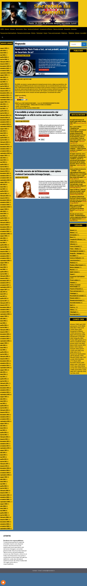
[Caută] (84, 44)
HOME (2, 29)
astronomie (75, 326)
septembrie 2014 (5, 367)
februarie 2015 (4, 356)
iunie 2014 (3, 374)
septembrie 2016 (4, 314)
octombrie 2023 (4, 124)
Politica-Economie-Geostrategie (75, 285)
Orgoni (45, 33)
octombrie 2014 (4, 365)
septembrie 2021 (4, 180)
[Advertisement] (41, 156)
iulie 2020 (3, 211)
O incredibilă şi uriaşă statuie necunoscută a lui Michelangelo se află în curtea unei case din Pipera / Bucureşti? (38, 114)
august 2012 (3, 423)
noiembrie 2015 (4, 336)
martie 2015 (3, 354)
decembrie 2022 (4, 146)
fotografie (78, 338)
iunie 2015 (3, 347)
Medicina (71, 33)
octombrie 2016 (4, 312)
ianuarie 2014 (4, 385)
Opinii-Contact (74, 272)
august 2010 (3, 477)
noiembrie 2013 (4, 390)
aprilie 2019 (3, 245)
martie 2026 (3, 59)
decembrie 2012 (4, 414)
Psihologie (73, 293)
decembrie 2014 (4, 361)
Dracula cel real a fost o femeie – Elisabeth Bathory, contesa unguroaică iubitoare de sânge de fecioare (78, 216)
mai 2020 (2, 216)
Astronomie (19, 29)
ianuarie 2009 (4, 519)
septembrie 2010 (4, 475)
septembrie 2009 (5, 501)
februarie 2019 (4, 249)
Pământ (74, 357)
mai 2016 (2, 323)
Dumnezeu (79, 333)
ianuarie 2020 (4, 224)
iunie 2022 (3, 160)
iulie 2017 (2, 291)
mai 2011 (2, 457)
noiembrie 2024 (4, 95)
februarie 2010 (4, 490)
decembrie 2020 (4, 200)
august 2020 (3, 209)
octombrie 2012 (4, 419)
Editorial (72, 244)
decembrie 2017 (4, 280)
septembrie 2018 (4, 260)
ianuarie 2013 (4, 412)
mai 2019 (2, 242)
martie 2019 (3, 247)
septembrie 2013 (4, 394)
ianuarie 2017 (4, 305)
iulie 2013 (2, 399)
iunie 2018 (3, 267)
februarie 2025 (4, 88)
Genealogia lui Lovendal (76, 251)
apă (82, 324)
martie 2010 (3, 488)
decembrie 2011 (4, 441)
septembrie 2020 (5, 207)
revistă (74, 359)
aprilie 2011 (3, 459)
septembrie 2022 (5, 153)
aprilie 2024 (3, 111)
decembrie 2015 (4, 334)
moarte (82, 345)
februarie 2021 (4, 195)
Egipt (73, 335)
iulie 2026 (3, 50)
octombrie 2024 (4, 97)
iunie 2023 (3, 133)
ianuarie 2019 (4, 251)
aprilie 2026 (3, 57)
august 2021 (3, 182)
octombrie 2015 (4, 338)
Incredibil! (83, 33)
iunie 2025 (3, 79)
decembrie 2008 (4, 522)
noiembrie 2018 (4, 256)
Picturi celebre (74, 280)
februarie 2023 (4, 142)
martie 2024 (3, 113)
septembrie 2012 (4, 421)
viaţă (73, 371)
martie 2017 (3, 300)
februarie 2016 (4, 329)
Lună (81, 344)
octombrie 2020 (4, 204)
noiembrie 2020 (4, 202)
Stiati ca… (64, 33)
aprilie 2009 (3, 513)
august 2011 (3, 450)
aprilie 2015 (3, 352)
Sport (71, 305)
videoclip (81, 371)
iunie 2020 (3, 213)
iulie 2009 (3, 506)
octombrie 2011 (4, 446)
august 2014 (3, 370)
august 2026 (3, 48)
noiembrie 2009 (4, 497)
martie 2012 (3, 434)
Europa (81, 335)
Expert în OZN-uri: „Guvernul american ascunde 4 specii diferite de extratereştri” (78, 191)
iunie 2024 (3, 106)
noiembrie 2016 (4, 309)
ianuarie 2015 (4, 359)
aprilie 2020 (3, 218)
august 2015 (3, 343)
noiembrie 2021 (4, 175)
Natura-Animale (58, 29)
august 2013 (3, 396)
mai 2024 (2, 108)
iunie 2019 (3, 240)
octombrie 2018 (4, 258)
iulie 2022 (3, 158)
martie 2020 (3, 220)
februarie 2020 (4, 222)
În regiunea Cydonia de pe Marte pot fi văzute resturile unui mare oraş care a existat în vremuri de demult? (78, 199)
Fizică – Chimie (74, 248)
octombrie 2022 (4, 151)
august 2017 (3, 289)
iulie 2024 (3, 104)
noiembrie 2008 (4, 524)
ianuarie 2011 (3, 466)
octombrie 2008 (4, 526)
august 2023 (3, 128)
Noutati (72, 269)
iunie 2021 (3, 187)
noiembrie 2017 (4, 283)
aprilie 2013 (3, 405)
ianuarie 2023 (4, 144)
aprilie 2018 (3, 271)
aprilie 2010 (3, 486)
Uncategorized (74, 314)
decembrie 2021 (4, 173)
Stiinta (33, 33)
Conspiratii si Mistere (46, 29)
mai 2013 (2, 403)
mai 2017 (2, 296)
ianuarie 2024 (4, 117)
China (78, 330)
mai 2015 (2, 350)
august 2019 (3, 236)
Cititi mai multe (44, 69)
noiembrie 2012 (4, 417)
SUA (77, 368)
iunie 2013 (3, 401)
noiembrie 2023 (4, 122)
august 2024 (3, 102)
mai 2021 (2, 189)
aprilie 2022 (3, 164)
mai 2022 (2, 162)
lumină (74, 344)
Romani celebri (74, 298)
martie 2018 (3, 274)
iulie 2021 (2, 184)
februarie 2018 (4, 276)
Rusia (77, 361)
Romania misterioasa (23, 33)
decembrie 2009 (4, 495)
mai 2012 (2, 430)
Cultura (77, 33)
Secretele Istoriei (75, 302)
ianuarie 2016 (4, 332)
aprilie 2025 (3, 84)
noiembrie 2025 (4, 68)
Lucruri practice (74, 260)
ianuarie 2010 (4, 492)
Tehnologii (39, 33)
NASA (74, 347)
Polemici (72, 282)
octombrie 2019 (4, 231)
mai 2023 (2, 135)
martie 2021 (3, 193)
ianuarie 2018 (4, 278)
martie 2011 (3, 461)
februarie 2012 (4, 437)
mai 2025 (2, 82)
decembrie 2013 (4, 388)
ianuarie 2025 (4, 90)
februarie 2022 (4, 169)
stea (77, 366)
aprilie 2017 (3, 298)
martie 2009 (3, 515)
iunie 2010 (3, 481)
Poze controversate (54, 33)
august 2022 (3, 155)
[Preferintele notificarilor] (3, 582)
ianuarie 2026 (4, 64)
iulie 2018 (2, 265)
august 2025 (3, 75)
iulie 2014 (3, 372)
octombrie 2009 (4, 499)
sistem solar (75, 364)
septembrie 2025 (5, 73)
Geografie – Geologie (70, 29)
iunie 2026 (3, 52)
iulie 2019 (2, 238)
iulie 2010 (2, 479)
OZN (77, 352)
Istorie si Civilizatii (33, 29)
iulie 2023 (3, 131)
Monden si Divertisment (76, 265)
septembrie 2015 (4, 341)
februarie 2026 (4, 61)
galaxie (82, 340)
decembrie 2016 (4, 307)
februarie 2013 (4, 410)
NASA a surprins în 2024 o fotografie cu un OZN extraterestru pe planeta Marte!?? (77, 207)
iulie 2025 (3, 77)
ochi (77, 350)
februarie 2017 (4, 303)
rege (83, 357)
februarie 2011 (4, 463)
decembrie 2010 (4, 468)
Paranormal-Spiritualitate (8, 33)
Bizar (25, 29)
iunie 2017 (3, 294)
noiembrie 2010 (4, 470)
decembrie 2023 (4, 120)
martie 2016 (3, 327)
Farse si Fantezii (74, 246)
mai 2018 (2, 269)
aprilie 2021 (3, 191)
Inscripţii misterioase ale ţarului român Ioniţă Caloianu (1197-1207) (78, 121)
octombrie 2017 (4, 285)
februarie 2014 (4, 383)
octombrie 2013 (4, 392)
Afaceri (7, 29)
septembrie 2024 (5, 99)
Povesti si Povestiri (75, 289)
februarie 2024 (4, 115)
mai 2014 (2, 376)
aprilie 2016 (3, 325)
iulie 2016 (2, 318)
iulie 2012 (2, 425)
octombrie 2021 (4, 178)
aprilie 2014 (3, 379)
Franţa (74, 340)
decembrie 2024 (4, 93)
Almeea (12, 29)
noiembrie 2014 (4, 363)
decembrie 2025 (4, 66)
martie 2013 (3, 408)
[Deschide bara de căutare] (2, 37)
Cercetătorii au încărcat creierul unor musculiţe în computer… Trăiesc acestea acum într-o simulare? (78, 147)
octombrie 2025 (4, 70)
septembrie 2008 (5, 528)
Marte (73, 345)
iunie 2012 (3, 428)
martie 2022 (3, 166)
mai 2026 (2, 55)
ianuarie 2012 (4, 439)
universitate (80, 370)
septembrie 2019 (4, 233)
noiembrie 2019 (4, 229)
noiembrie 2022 (4, 149)
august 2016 (3, 316)
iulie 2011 (2, 452)
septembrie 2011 (4, 448)
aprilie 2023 (3, 137)
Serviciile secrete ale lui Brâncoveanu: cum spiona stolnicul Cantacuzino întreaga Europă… (38, 173)
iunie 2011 (2, 455)
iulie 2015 (2, 345)
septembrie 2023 (5, 126)
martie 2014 (3, 381)
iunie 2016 (3, 321)
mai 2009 (2, 510)
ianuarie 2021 (4, 198)
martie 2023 (3, 140)
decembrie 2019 (4, 227)
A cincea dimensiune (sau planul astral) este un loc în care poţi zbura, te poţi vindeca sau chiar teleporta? (78, 183)
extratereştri (76, 336)
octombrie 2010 (4, 472)
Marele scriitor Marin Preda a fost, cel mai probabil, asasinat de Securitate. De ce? (41, 51)
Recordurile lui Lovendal (76, 295)
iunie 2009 (3, 508)
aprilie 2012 (3, 432)
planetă (78, 356)
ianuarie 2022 (4, 171)
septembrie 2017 (4, 287)
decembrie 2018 (4, 253)
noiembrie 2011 (4, 443)
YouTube (74, 373)
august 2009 (3, 504)
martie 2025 (3, 86)
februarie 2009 (4, 517)
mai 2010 (2, 484)
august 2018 (3, 262)
